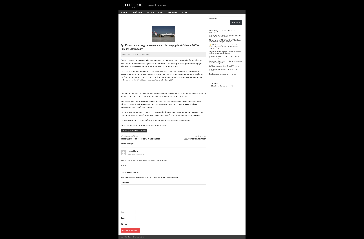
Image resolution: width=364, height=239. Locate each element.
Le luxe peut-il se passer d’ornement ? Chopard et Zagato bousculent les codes (225, 36)
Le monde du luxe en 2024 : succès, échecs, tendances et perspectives (224, 57)
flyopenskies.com (185, 120)
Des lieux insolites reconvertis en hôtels (222, 74)
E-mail (123, 218)
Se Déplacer (137, 12)
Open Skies (162, 125)
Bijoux (160, 12)
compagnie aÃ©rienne (145, 125)
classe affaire (134, 125)
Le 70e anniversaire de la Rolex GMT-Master (224, 66)
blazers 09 (131, 151)
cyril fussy (135, 54)
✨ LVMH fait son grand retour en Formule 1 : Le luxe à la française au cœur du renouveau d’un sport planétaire (225, 46)
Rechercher (213, 18)
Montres (150, 12)
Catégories (214, 83)
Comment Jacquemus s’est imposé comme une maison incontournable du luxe (225, 52)
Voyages (143, 130)
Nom (123, 212)
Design (184, 12)
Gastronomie (172, 12)
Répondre (124, 165)
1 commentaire (144, 54)
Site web (124, 224)
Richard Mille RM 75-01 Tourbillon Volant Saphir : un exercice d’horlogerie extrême (225, 41)
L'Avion (155, 125)
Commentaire (126, 182)
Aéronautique (134, 130)
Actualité (124, 12)
